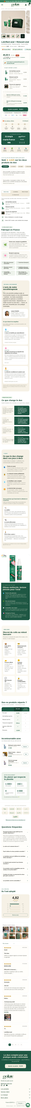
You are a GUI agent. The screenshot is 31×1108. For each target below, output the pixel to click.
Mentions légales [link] (9, 1105)
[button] (15, 46)
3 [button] (15, 1044)
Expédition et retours (21, 1106)
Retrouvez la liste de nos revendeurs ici (15, 820)
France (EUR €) (11, 1102)
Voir (26, 754)
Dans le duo (6, 191)
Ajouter (25, 746)
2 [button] (12, 1044)
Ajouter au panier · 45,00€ (15, 1066)
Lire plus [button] (6, 1012)
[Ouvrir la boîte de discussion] (28, 1105)
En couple (21, 166)
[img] (7, 947)
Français (21, 1103)
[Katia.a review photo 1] (7, 1017)
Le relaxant (13, 166)
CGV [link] (15, 1105)
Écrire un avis (15, 915)
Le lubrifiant (5, 166)
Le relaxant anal (15, 194)
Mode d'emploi (25, 191)
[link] (1, 1085)
